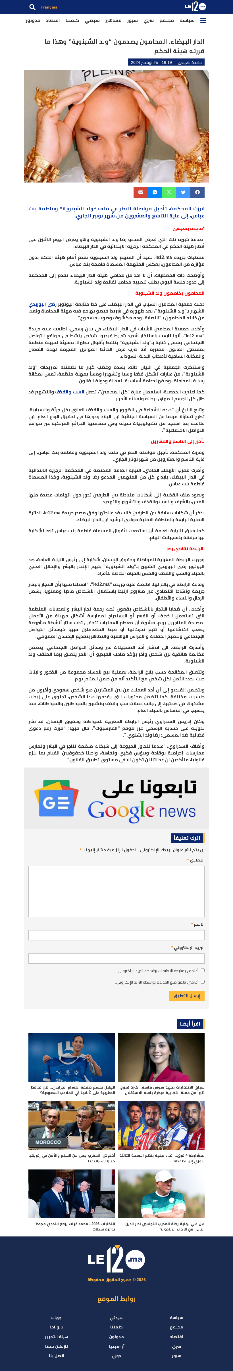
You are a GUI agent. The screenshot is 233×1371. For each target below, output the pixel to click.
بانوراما (56, 1327)
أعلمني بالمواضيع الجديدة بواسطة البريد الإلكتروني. (156, 982)
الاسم (198, 924)
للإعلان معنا (56, 1346)
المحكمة (181, 208)
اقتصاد (53, 20)
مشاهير (113, 20)
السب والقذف (69, 391)
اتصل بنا (56, 1355)
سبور (132, 20)
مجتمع (166, 20)
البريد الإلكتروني (188, 947)
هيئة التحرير (56, 1336)
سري (148, 20)
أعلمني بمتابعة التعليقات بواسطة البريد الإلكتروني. (157, 970)
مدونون (32, 20)
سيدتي (92, 20)
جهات (56, 1317)
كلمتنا (72, 20)
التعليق (196, 860)
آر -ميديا (116, 1346)
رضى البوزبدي (42, 304)
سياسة (187, 20)
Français (49, 7)
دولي (116, 1355)
